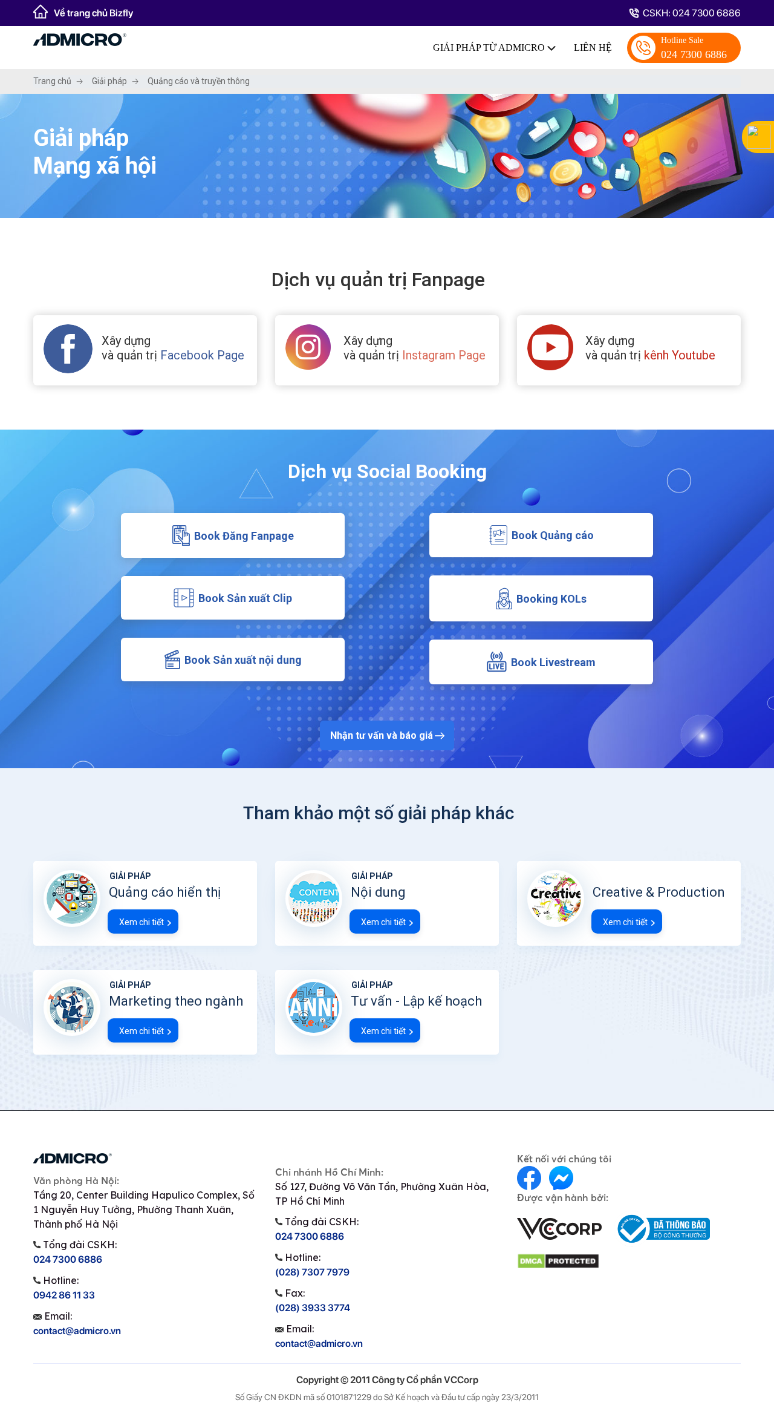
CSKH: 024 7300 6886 (692, 13)
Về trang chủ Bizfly (93, 13)
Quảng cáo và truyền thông (199, 81)
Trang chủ (52, 81)
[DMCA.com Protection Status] (558, 1261)
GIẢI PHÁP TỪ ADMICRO (490, 47)
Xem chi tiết (141, 922)
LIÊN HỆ (593, 47)
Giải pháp (109, 81)
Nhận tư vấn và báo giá (381, 735)
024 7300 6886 (694, 48)
